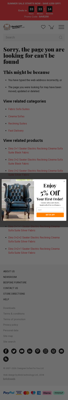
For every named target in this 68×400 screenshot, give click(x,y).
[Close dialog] (64, 181)
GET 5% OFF (50, 215)
